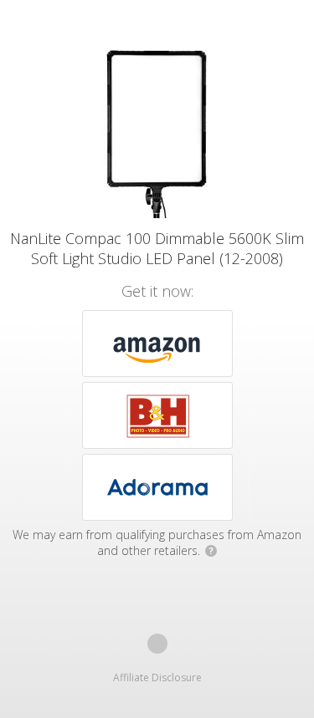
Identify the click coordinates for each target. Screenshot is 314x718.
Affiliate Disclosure (157, 677)
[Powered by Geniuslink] (157, 644)
